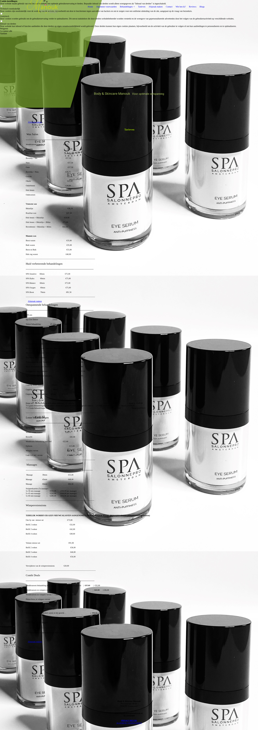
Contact (169, 7)
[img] (42, 6)
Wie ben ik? (181, 7)
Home (90, 7)
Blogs (202, 7)
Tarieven (141, 7)
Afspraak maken (156, 7)
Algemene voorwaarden (106, 7)
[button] (118, 28)
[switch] (1, 14)
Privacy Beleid (129, 721)
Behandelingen (126, 7)
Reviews (192, 7)
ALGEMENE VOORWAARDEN (129, 723)
